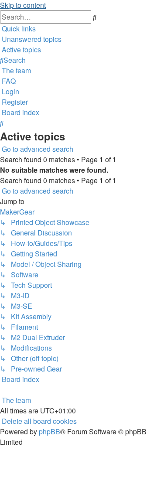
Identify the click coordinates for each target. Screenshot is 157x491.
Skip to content (23, 5)
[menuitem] (30, 39)
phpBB (49, 431)
